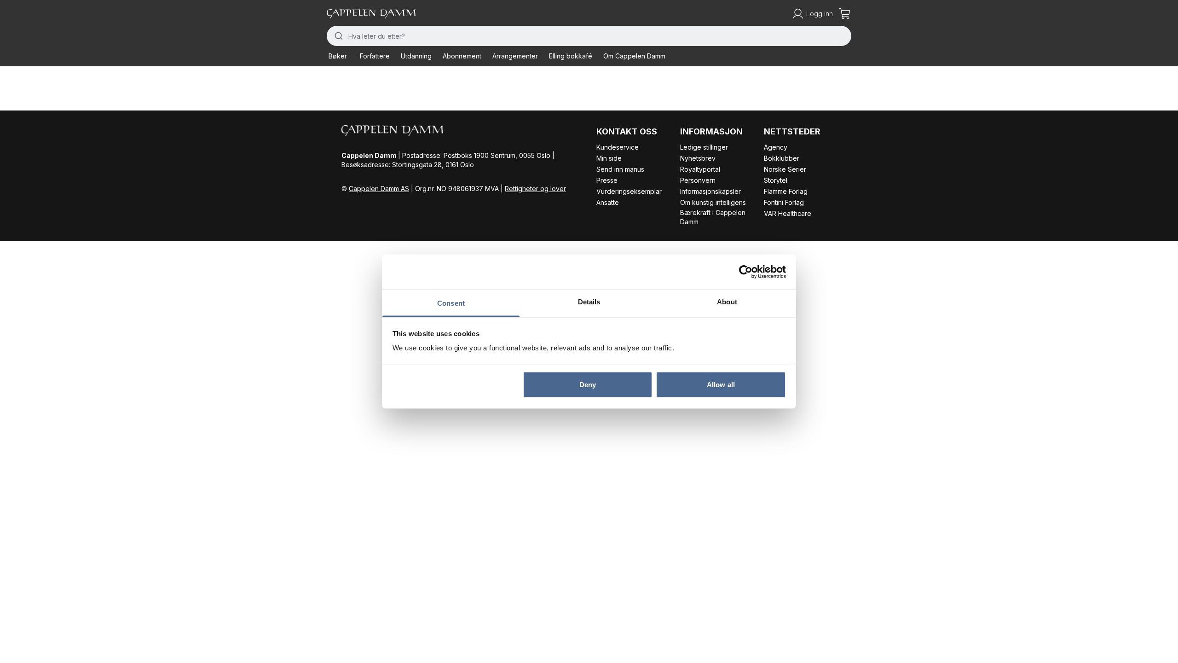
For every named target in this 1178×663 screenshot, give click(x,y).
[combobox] (589, 36)
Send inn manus (620, 169)
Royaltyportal (700, 169)
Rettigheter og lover (535, 188)
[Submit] (337, 36)
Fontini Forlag (784, 202)
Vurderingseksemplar (629, 191)
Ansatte (607, 202)
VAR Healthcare (787, 213)
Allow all (721, 384)
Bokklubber (781, 158)
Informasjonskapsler (710, 191)
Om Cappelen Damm (634, 56)
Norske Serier (785, 169)
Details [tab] (589, 302)
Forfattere (375, 56)
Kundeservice (617, 147)
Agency (775, 147)
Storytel (775, 180)
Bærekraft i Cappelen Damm (712, 217)
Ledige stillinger (704, 147)
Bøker (338, 56)
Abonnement (462, 56)
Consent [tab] (451, 303)
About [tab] (727, 302)
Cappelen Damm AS (379, 188)
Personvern (698, 180)
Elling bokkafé (570, 56)
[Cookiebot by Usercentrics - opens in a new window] (745, 272)
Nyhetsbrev (698, 158)
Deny (587, 384)
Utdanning (416, 56)
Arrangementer (515, 56)
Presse (607, 180)
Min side (609, 158)
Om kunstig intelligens (713, 202)
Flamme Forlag (786, 191)
